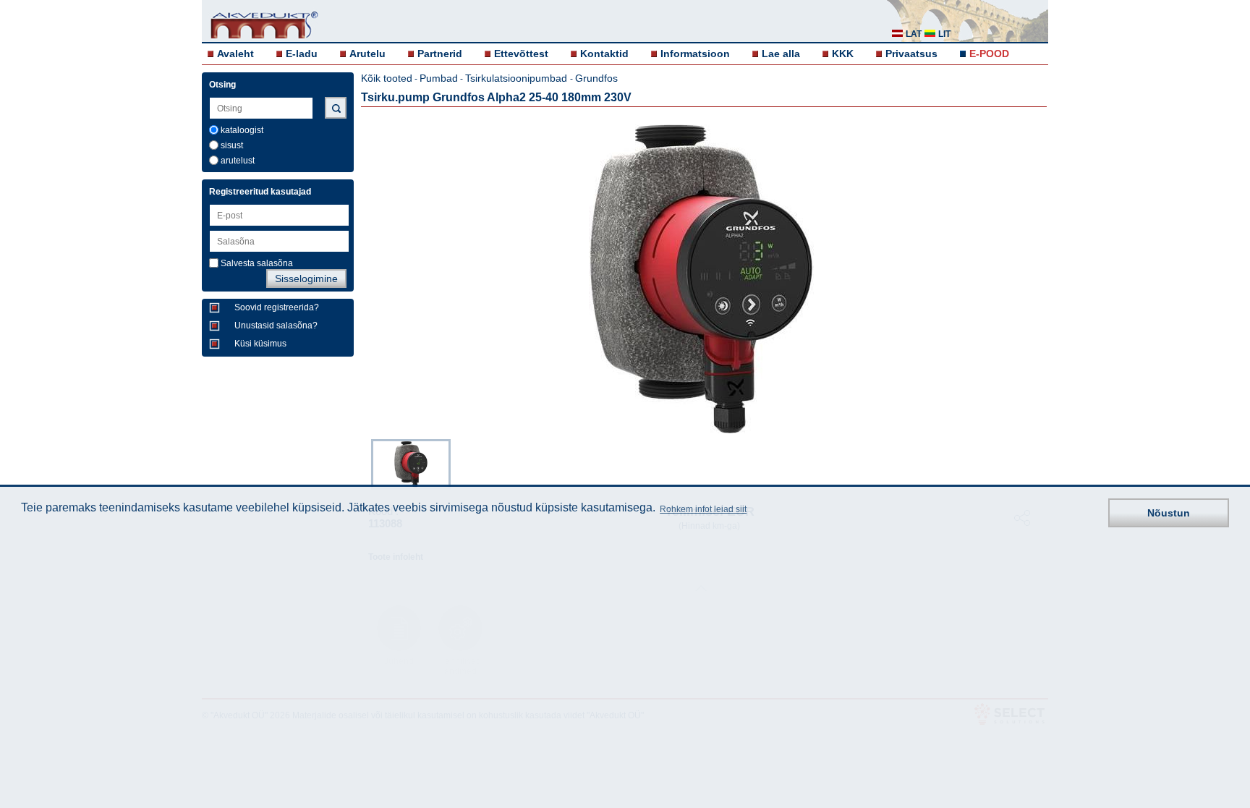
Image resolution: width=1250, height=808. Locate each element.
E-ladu (302, 53)
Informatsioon (695, 53)
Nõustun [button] (1168, 513)
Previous (364, 462)
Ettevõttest (521, 53)
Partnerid (439, 53)
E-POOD (989, 53)
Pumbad (439, 78)
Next (1038, 462)
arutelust (238, 161)
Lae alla (781, 53)
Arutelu (367, 53)
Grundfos (596, 78)
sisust (232, 145)
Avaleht (235, 53)
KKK (843, 53)
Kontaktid (604, 53)
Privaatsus (911, 53)
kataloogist (242, 130)
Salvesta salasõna (257, 263)
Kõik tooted (386, 78)
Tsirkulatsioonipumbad (517, 78)
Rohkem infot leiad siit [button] (703, 509)
